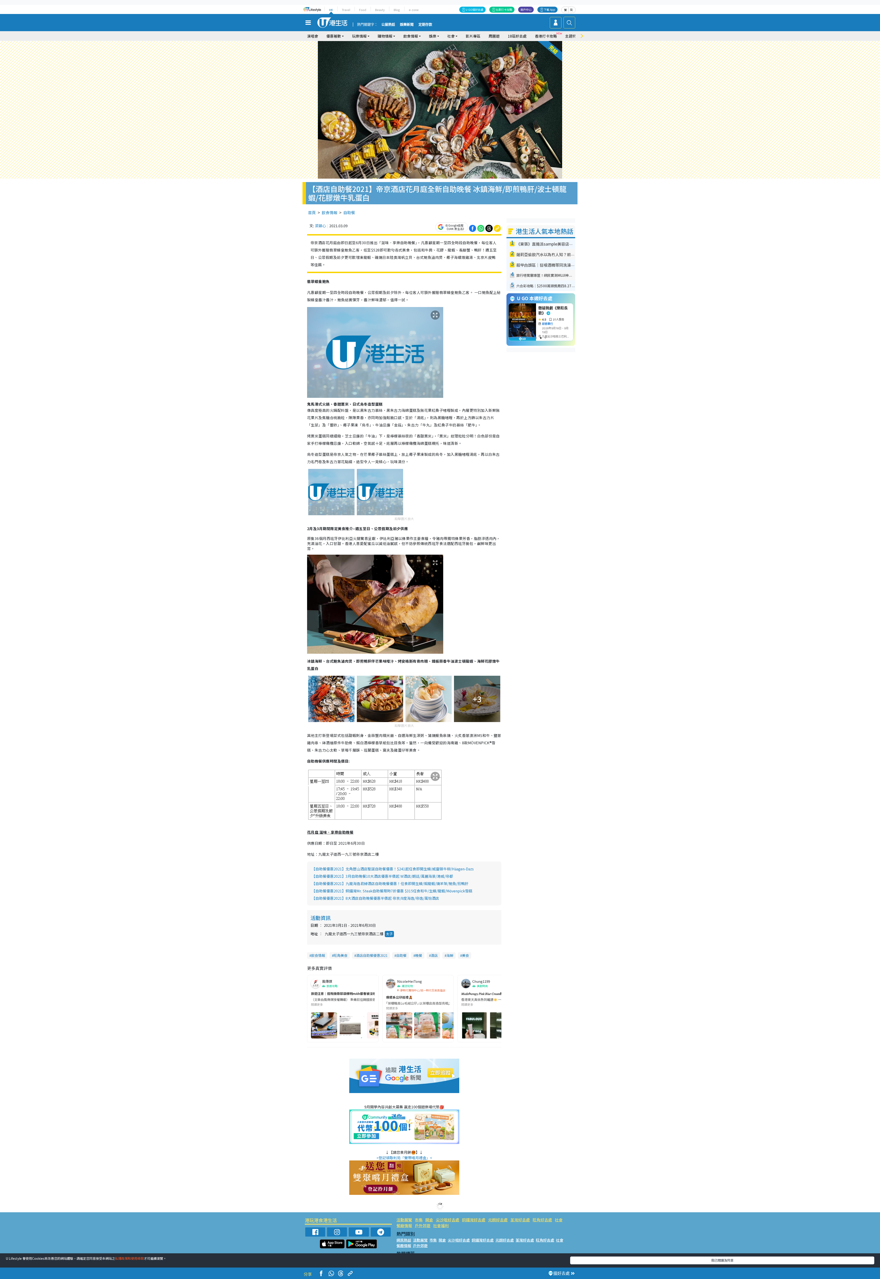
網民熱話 (403, 1240)
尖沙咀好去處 (447, 1220)
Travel (346, 10)
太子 (389, 933)
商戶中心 (525, 9)
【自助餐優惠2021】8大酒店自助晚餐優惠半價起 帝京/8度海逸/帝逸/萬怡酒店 (375, 898)
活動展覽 (404, 1220)
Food (362, 10)
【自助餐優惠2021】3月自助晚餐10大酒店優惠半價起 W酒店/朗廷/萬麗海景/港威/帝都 (382, 876)
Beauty (380, 10)
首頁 (312, 212)
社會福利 (441, 1225)
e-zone (414, 10)
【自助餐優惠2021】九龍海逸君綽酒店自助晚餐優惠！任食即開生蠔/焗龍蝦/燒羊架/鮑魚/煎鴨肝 (390, 883)
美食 (465, 955)
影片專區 (473, 36)
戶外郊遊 (422, 1225)
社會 (559, 1220)
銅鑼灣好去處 (473, 1220)
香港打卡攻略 (546, 36)
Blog (397, 10)
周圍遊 (494, 36)
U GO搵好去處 (474, 9)
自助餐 (349, 212)
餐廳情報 (404, 1225)
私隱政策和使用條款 (129, 1258)
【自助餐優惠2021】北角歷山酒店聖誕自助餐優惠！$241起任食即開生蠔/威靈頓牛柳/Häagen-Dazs (393, 869)
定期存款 (425, 24)
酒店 (434, 955)
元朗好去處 (498, 1220)
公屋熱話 (388, 24)
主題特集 (572, 36)
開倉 (429, 1220)
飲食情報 (329, 212)
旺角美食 (340, 955)
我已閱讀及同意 (722, 1260)
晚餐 (418, 955)
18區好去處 (517, 36)
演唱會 (312, 36)
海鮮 (449, 955)
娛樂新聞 (407, 24)
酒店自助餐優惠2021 (372, 955)
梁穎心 (320, 225)
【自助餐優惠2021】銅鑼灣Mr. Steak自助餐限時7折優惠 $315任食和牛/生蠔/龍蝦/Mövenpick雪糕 (392, 891)
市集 (419, 1220)
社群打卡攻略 (504, 9)
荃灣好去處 (520, 1220)
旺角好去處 (542, 1220)
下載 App (549, 9)
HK (331, 10)
